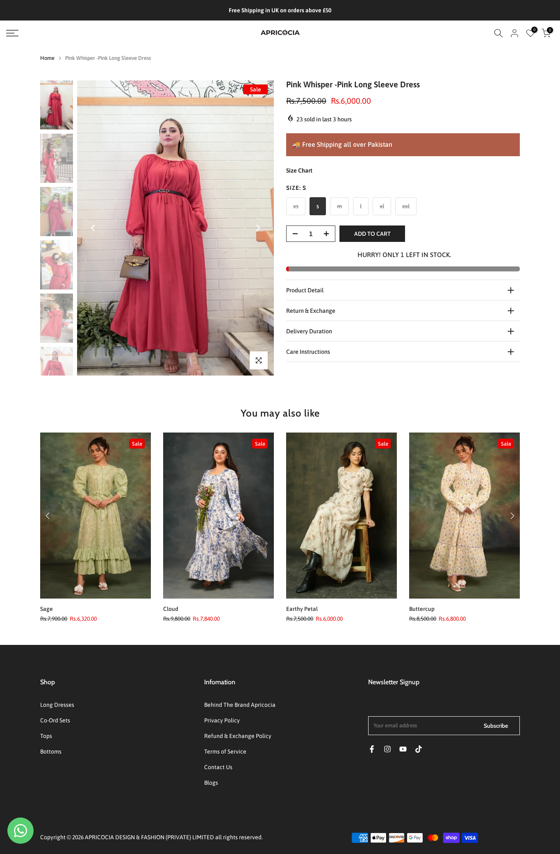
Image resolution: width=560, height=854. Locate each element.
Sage (46, 609)
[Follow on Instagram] (387, 749)
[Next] (257, 228)
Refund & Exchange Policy (237, 736)
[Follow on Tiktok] (418, 749)
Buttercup (422, 609)
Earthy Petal (302, 609)
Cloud (170, 609)
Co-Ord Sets (55, 720)
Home (47, 58)
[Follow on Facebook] (372, 749)
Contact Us (218, 767)
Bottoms (50, 751)
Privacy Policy (222, 720)
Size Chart (299, 170)
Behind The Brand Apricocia (239, 704)
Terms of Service (225, 751)
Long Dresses (57, 704)
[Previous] (93, 228)
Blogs (211, 782)
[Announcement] (281, 10)
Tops (46, 736)
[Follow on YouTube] (403, 749)
